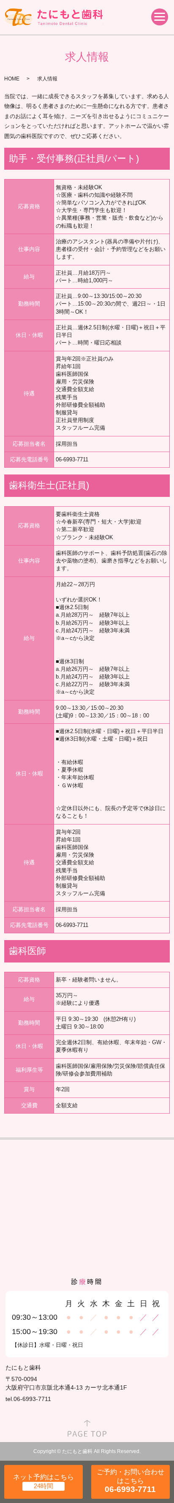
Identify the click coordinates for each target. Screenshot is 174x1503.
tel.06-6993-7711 (28, 1398)
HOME (11, 79)
